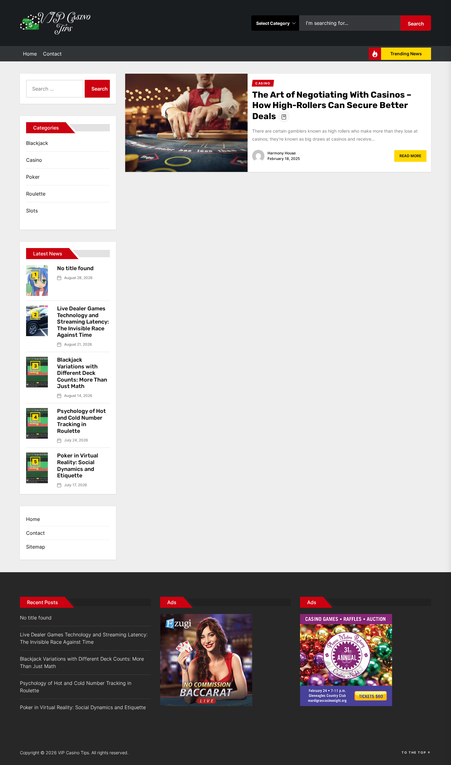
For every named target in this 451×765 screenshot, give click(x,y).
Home (30, 54)
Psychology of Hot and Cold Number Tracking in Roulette (81, 421)
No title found (75, 268)
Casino (34, 160)
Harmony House (282, 153)
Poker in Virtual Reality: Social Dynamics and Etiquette (77, 465)
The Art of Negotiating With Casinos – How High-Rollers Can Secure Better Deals (331, 105)
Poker (33, 177)
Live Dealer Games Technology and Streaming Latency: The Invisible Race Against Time (83, 321)
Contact (52, 54)
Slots (32, 211)
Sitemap (35, 547)
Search (416, 24)
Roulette (35, 194)
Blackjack (37, 143)
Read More (410, 155)
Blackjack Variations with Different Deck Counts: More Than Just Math (82, 373)
